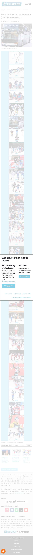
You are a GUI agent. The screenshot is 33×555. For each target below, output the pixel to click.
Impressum (8, 294)
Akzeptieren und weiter (8, 286)
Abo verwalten (27, 294)
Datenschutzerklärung (8, 281)
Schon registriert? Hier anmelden (21, 297)
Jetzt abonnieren (24, 276)
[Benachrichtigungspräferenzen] (3, 551)
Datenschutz (17, 294)
